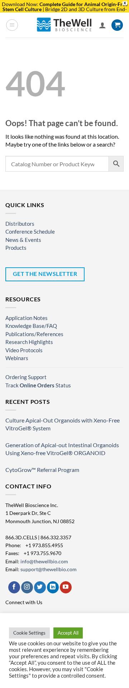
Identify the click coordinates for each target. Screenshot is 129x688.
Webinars (16, 358)
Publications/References (34, 334)
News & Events (23, 239)
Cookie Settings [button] (29, 633)
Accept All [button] (68, 633)
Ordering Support (26, 377)
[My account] (102, 25)
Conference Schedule (30, 231)
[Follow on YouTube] (66, 587)
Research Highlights (29, 342)
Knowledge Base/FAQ (31, 325)
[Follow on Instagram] (27, 587)
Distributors (19, 223)
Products (16, 247)
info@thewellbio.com (44, 561)
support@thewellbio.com (48, 569)
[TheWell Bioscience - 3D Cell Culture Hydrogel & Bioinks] (64, 25)
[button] (12, 25)
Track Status (38, 385)
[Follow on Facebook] (14, 587)
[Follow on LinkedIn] (53, 587)
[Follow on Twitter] (40, 587)
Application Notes (26, 318)
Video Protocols (24, 350)
